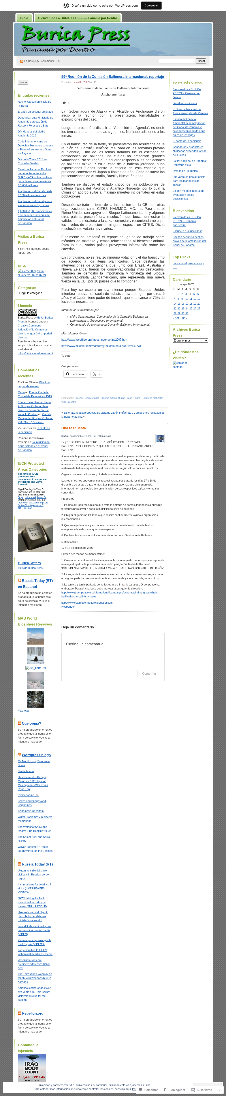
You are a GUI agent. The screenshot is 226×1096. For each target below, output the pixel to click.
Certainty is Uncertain (31, 811)
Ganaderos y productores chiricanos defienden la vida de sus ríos (190, 151)
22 (179, 308)
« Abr (176, 318)
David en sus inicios (185, 103)
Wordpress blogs (36, 755)
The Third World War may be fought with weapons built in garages (35, 978)
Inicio (24, 18)
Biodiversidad (92, 398)
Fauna (137, 398)
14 (175, 303)
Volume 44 (30, 497)
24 (186, 308)
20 (198, 303)
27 (198, 308)
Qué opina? (31, 723)
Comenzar (151, 5)
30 (183, 313)
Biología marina (109, 398)
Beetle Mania (26, 771)
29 (179, 313)
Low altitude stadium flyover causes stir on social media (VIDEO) (34, 930)
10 (186, 298)
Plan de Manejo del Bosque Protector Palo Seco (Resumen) (35, 418)
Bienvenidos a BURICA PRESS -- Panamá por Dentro (187, 93)
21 (175, 308)
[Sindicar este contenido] (19, 581)
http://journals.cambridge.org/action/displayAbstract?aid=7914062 (33, 505)
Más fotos (23, 710)
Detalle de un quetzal (185, 171)
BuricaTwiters (29, 563)
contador (178, 367)
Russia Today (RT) (37, 864)
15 (179, 303)
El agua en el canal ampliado (35, 111)
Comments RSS (50, 61)
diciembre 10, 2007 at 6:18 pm (89, 436)
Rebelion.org (32, 1013)
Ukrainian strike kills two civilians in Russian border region (34, 874)
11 (190, 298)
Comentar (149, 673)
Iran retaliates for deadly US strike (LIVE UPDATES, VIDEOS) (34, 888)
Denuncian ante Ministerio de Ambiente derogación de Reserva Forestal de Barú (35, 121)
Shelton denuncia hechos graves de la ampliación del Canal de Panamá (189, 241)
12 (194, 298)
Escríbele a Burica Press (187, 231)
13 (198, 298)
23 (183, 308)
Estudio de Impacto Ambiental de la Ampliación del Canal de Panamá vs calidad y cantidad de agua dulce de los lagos (189, 127)
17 (186, 303)
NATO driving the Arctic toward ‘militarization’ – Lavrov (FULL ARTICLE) (32, 902)
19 (194, 303)
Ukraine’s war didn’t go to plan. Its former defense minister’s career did (33, 916)
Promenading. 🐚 (28, 795)
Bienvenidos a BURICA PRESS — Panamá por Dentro (77, 18)
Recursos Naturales (152, 398)
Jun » (184, 318)
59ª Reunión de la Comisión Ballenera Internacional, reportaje (112, 77)
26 (194, 308)
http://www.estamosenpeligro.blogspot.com (87, 602)
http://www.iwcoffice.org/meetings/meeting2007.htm (94, 339)
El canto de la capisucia (187, 141)
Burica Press (125, 398)
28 (175, 313)
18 (190, 303)
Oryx (20, 497)
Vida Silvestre (68, 402)
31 (186, 313)
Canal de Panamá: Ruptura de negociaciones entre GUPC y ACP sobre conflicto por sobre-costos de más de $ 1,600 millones (35, 177)
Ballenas (79, 398)
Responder (68, 606)
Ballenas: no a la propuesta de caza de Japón (91, 412)
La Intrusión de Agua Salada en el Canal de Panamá (34, 446)
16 (183, 303)
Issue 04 (41, 497)
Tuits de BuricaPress (30, 568)
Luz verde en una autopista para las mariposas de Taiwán (189, 180)
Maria (21, 392)
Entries (31, 61)
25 (190, 308)
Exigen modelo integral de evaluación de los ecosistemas (188, 194)
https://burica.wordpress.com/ (35, 353)
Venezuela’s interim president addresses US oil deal (34, 964)
